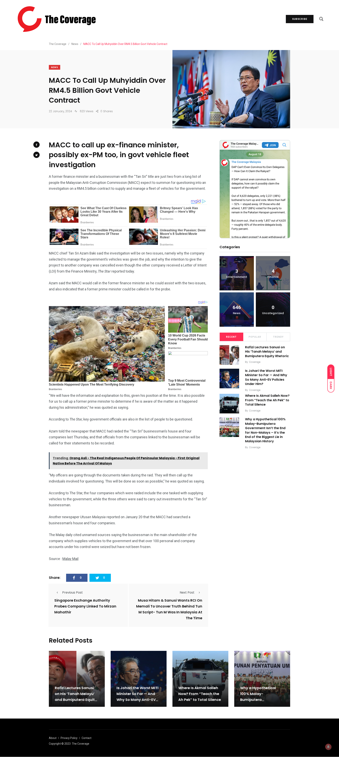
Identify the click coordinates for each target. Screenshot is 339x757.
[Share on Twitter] (36, 155)
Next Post (187, 592)
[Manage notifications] (328, 747)
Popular (255, 337)
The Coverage (80, 743)
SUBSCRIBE (299, 19)
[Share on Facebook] (36, 144)
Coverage (255, 362)
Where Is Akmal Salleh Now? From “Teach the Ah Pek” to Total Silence (267, 400)
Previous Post (72, 592)
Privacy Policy (69, 738)
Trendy (278, 337)
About (52, 738)
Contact (86, 738)
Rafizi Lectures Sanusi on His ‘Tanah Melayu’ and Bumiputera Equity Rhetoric (267, 351)
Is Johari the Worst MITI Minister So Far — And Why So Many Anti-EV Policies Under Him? (266, 377)
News (54, 67)
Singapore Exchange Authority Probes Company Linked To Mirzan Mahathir (85, 606)
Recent (231, 337)
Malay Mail (70, 559)
